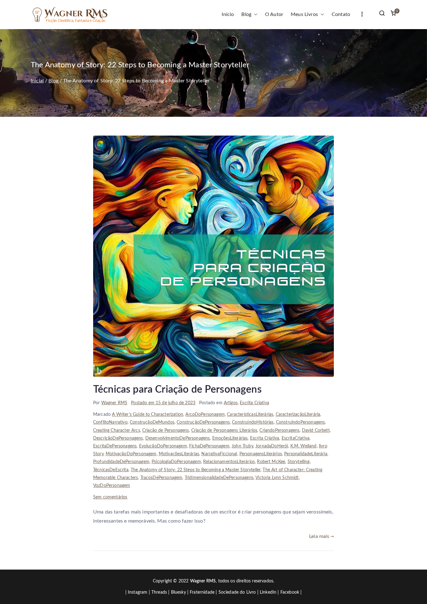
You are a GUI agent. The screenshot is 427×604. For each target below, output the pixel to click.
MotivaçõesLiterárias (179, 454)
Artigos (231, 403)
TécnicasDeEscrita (110, 470)
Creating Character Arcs (116, 430)
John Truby (242, 446)
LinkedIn (268, 592)
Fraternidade (202, 592)
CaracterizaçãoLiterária (298, 414)
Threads (159, 592)
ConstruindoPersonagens (300, 422)
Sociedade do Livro (237, 592)
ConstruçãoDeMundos (152, 422)
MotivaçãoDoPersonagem (131, 454)
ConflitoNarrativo (110, 422)
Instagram (137, 592)
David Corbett (316, 430)
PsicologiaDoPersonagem (176, 462)
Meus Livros (304, 14)
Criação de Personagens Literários (224, 430)
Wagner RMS (114, 403)
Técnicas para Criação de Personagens (177, 390)
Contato (341, 14)
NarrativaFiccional (219, 454)
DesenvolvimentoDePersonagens (177, 438)
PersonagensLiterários (260, 454)
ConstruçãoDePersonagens (203, 422)
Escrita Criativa (254, 403)
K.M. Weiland (303, 446)
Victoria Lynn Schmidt (277, 478)
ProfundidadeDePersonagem (121, 462)
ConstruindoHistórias (253, 422)
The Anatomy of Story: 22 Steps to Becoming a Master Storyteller (195, 470)
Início (228, 14)
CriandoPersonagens (279, 430)
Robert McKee (271, 462)
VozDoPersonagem (111, 485)
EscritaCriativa (295, 438)
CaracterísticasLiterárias (250, 414)
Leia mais (319, 536)
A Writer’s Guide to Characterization (147, 414)
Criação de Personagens (165, 430)
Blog (246, 14)
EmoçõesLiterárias (230, 438)
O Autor (274, 14)
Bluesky (178, 592)
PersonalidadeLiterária (305, 454)
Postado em (163, 403)
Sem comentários (110, 497)
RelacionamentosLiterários (229, 462)
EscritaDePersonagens (115, 446)
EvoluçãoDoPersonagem (163, 446)
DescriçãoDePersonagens (118, 438)
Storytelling (299, 462)
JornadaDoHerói (271, 446)
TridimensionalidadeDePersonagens (219, 478)
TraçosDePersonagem (161, 478)
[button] (254, 14)
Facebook (289, 592)
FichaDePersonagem (209, 446)
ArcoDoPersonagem (205, 414)
